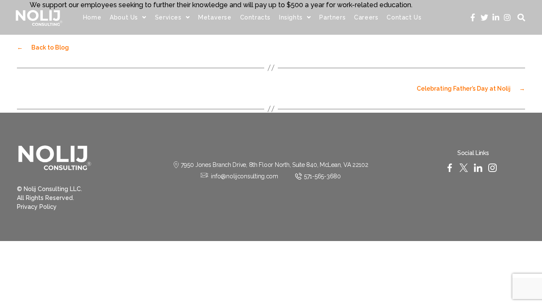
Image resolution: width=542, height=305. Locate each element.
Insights (291, 17)
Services (168, 17)
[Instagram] (507, 17)
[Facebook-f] (472, 17)
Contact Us (404, 17)
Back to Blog (43, 47)
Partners (332, 17)
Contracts (255, 17)
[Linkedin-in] (495, 17)
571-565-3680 (322, 176)
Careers (366, 17)
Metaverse (214, 17)
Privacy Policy (37, 206)
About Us (124, 17)
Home (92, 17)
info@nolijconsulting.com (244, 176)
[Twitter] (484, 17)
